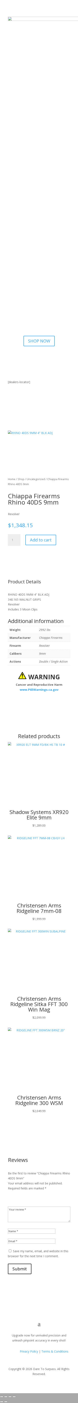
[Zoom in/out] (1, 1396)
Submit (19, 1269)
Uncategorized (36, 479)
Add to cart (41, 540)
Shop (21, 479)
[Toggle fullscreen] (5, 1396)
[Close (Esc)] (14, 1396)
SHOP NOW (39, 341)
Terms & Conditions (54, 1351)
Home (11, 479)
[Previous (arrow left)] (1, 1401)
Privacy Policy (28, 1351)
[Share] (10, 1396)
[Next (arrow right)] (5, 1401)
